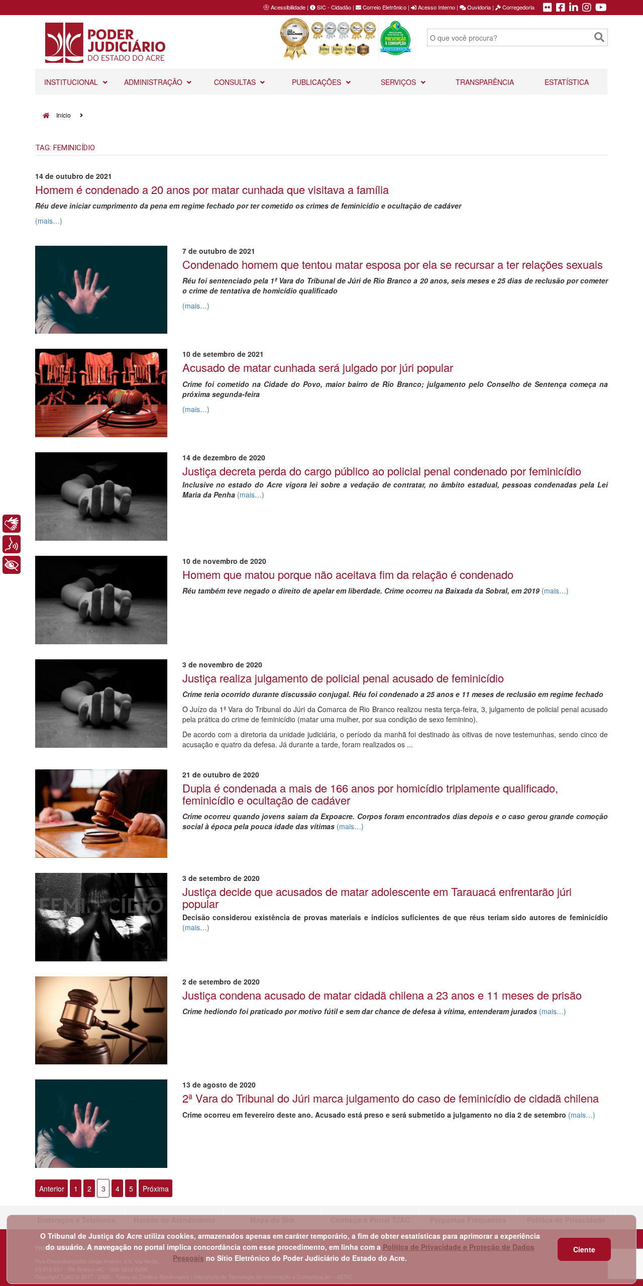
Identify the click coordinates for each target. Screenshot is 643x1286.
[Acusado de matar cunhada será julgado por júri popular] (101, 393)
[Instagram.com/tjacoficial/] (586, 8)
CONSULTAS (236, 82)
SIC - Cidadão (333, 7)
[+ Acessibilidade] (12, 565)
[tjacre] (573, 8)
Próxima (156, 1188)
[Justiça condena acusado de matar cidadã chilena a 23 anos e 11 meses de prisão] (101, 1020)
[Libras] (12, 524)
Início (63, 115)
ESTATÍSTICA (567, 82)
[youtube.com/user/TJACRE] (601, 8)
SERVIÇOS (399, 82)
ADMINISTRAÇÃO (154, 82)
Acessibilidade (288, 7)
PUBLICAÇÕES (317, 82)
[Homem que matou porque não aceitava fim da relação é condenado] (101, 600)
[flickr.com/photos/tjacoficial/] (547, 8)
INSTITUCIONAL (72, 82)
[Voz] (12, 544)
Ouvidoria (478, 7)
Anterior (51, 1188)
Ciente (584, 1249)
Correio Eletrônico (383, 7)
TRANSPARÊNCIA (485, 82)
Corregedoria (517, 7)
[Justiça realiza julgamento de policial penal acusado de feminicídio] (101, 703)
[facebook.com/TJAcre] (560, 8)
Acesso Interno (435, 7)
